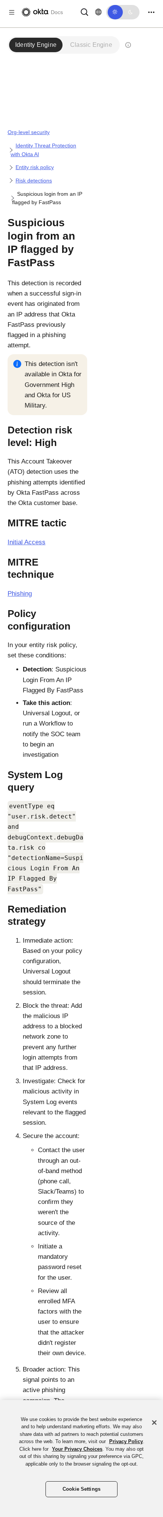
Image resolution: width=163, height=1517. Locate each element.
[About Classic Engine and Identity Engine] (128, 45)
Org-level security (29, 132)
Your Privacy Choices (77, 1449)
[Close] (154, 1422)
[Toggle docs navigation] (12, 12)
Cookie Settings (81, 1489)
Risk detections (34, 180)
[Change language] (98, 12)
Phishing (20, 593)
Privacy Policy (126, 1441)
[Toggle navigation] (151, 12)
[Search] (84, 11)
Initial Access (26, 542)
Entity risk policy (35, 167)
